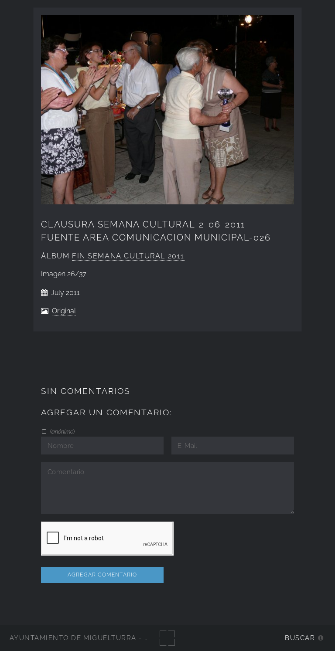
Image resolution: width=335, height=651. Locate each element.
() (61, 431)
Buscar (300, 637)
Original (64, 311)
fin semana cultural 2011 (128, 256)
